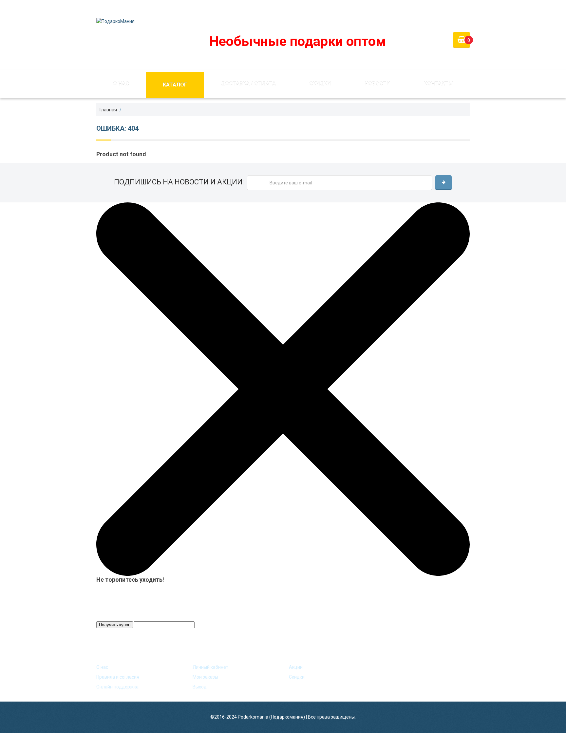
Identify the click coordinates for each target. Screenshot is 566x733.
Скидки (320, 84)
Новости (377, 84)
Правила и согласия (117, 677)
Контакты (438, 84)
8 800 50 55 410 (308, 7)
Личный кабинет (210, 667)
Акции (296, 667)
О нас (121, 84)
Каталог (175, 85)
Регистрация (455, 7)
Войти (421, 7)
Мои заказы (205, 677)
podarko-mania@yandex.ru (244, 7)
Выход (200, 686)
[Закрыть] (283, 388)
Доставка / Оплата (248, 84)
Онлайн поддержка (117, 686)
